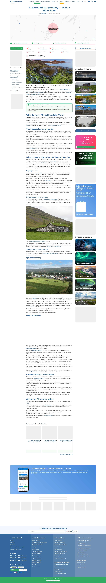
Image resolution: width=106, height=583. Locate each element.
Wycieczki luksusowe (37, 558)
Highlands (43, 162)
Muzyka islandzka (58, 549)
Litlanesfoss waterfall (36, 371)
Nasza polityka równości (15, 549)
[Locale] (85, 1)
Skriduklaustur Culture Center (17, 80)
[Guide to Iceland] (16, 1)
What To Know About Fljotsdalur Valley (14, 71)
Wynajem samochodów (45, 1)
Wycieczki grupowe (36, 555)
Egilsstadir (34, 298)
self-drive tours (48, 405)
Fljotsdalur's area (33, 148)
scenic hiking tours (35, 94)
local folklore (47, 180)
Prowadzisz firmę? (81, 565)
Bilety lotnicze (35, 549)
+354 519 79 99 (81, 543)
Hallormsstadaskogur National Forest (17, 88)
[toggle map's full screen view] (93, 39)
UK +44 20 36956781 (82, 550)
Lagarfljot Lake (14, 79)
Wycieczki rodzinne (36, 553)
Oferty (61, 1)
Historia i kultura (58, 547)
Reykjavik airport (49, 415)
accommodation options (39, 92)
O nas (78, 1)
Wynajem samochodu (37, 544)
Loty (57, 1)
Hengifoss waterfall (36, 350)
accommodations (30, 306)
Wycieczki (32, 1)
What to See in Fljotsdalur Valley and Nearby (15, 76)
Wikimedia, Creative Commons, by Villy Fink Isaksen (37, 241)
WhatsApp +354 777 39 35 (84, 556)
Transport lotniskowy (37, 551)
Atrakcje (73, 1)
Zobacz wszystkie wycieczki (65, 454)
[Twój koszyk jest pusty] (92, 1)
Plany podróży (57, 555)
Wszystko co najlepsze (59, 553)
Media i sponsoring (58, 566)
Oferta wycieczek (36, 540)
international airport (58, 300)
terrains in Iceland (53, 118)
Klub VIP (34, 564)
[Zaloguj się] (95, 1)
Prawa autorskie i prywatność (17, 547)
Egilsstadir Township (15, 84)
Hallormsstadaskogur (39, 378)
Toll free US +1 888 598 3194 (84, 548)
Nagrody (12, 542)
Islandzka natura (58, 540)
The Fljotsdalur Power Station (17, 82)
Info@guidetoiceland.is (83, 542)
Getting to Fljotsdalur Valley (16, 90)
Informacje (67, 1)
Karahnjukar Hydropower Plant (50, 253)
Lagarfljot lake (39, 173)
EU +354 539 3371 (82, 552)
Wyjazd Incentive (58, 571)
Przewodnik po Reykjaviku (60, 544)
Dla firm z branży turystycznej (61, 564)
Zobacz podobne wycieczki (16, 48)
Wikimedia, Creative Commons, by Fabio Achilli (37, 296)
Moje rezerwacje (36, 566)
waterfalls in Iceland (31, 348)
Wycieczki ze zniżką (36, 562)
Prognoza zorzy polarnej (60, 558)
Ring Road (33, 154)
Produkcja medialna (59, 569)
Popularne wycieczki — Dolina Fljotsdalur (36, 424)
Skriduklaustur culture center (50, 199)
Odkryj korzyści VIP (85, 147)
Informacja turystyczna (59, 542)
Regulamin (12, 544)
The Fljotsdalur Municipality (16, 73)
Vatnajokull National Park (55, 125)
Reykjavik (28, 403)
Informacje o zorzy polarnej (60, 551)
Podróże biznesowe (36, 560)
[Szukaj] (82, 1)
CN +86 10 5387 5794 (83, 554)
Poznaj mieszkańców (81, 562)
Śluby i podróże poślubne (60, 573)
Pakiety (37, 1)
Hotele (53, 1)
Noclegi (34, 547)
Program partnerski (81, 567)
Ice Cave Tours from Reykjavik (54, 246)
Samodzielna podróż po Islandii (39, 542)
